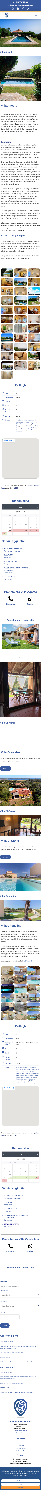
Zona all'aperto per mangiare (28, 1083)
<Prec (7, 507)
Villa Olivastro (7, 722)
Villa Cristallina (8, 896)
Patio (34, 428)
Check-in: (4, 1290)
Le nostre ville (20, 1445)
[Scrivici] (30, 598)
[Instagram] (12, 8)
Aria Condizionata (21, 420)
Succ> (33, 507)
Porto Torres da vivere (6, 1341)
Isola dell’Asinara (5, 1357)
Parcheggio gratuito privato (24, 428)
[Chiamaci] (10, 598)
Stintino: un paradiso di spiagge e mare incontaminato (16, 1362)
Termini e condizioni (20, 1430)
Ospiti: (2, 1312)
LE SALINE (28, 961)
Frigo (17, 426)
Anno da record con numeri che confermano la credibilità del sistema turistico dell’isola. (18, 1347)
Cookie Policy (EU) (20, 1451)
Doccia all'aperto (26, 422)
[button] (36, 15)
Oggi (20, 507)
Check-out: (4, 1301)
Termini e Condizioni (20, 1448)
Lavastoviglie (20, 1073)
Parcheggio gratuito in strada (29, 1075)
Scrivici (30, 604)
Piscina (18, 430)
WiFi (25, 430)
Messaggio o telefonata (21, 1461)
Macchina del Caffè (32, 426)
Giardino (31, 1071)
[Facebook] (18, 8)
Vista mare (34, 1081)
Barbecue (25, 1069)
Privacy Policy (20, 1433)
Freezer (34, 424)
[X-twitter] (28, 8)
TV (22, 430)
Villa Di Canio (7, 811)
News (20, 1443)
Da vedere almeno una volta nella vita (11, 1352)
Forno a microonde (25, 424)
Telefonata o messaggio (21, 1459)
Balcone (18, 1069)
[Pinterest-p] (23, 8)
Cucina (18, 422)
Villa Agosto (6, 52)
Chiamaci (10, 604)
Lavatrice (23, 426)
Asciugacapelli (32, 420)
